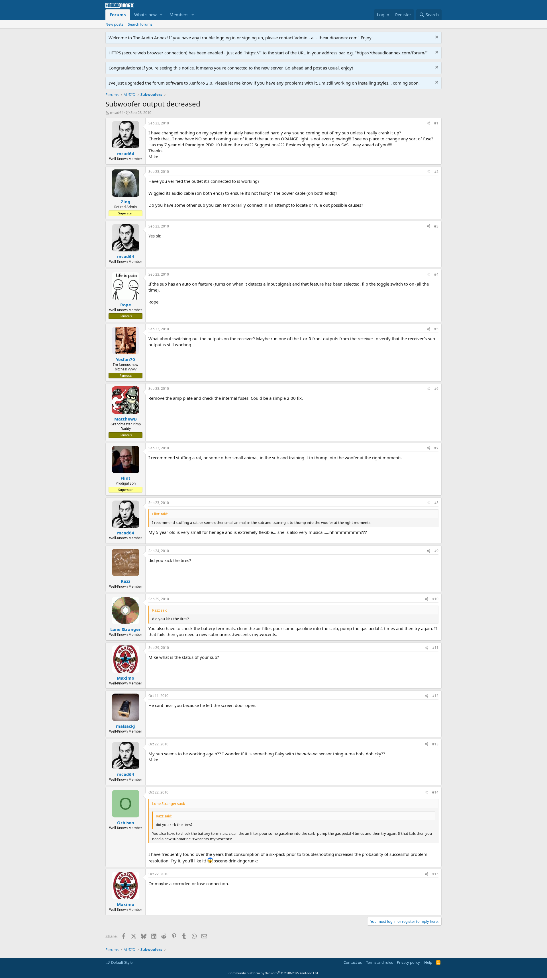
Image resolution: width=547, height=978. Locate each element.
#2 (436, 171)
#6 (436, 388)
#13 (435, 744)
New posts (114, 24)
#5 (436, 329)
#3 (436, 226)
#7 (436, 448)
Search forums (140, 24)
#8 (436, 502)
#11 (435, 647)
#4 (436, 274)
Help (428, 962)
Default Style (121, 962)
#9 (436, 550)
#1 (436, 123)
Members (179, 14)
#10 (435, 598)
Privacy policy (408, 962)
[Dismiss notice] (436, 38)
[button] (161, 14)
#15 (435, 874)
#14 (435, 792)
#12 (435, 695)
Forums (118, 14)
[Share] (428, 123)
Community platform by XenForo (273, 973)
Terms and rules (379, 962)
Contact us (353, 962)
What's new (145, 14)
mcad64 (116, 112)
